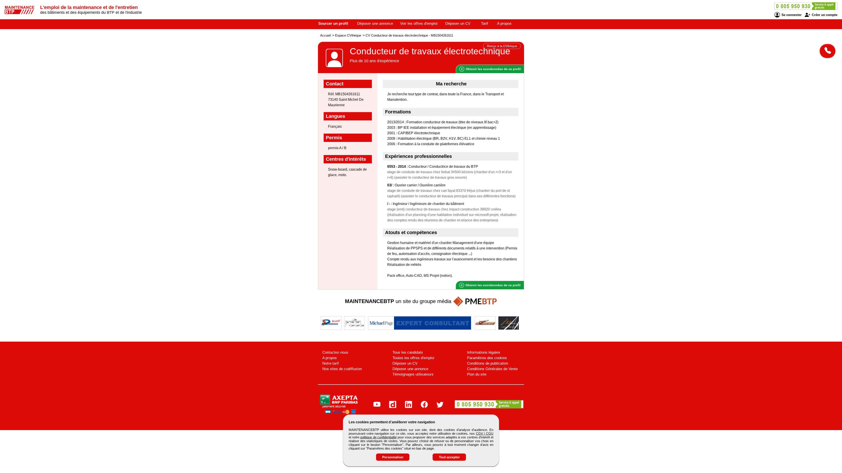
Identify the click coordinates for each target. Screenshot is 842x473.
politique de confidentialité (378, 437)
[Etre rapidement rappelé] (826, 51)
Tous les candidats (407, 352)
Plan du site (476, 374)
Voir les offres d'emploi (418, 23)
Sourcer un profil (333, 23)
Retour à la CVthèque (502, 46)
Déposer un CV (457, 23)
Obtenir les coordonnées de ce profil (493, 285)
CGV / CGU (484, 433)
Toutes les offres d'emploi (413, 358)
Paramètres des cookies (487, 358)
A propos (504, 23)
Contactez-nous (335, 352)
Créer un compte (824, 15)
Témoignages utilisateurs (412, 374)
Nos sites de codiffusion (342, 369)
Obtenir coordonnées (493, 69)
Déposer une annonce (375, 23)
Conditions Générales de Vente (492, 369)
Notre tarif (330, 363)
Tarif (484, 23)
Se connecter (791, 15)
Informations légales (483, 352)
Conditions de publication (487, 363)
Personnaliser (392, 457)
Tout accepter (449, 457)
